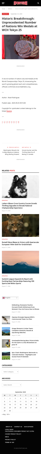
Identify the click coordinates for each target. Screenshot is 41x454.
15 (4, 404)
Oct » (8, 414)
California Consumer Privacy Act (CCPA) (19, 431)
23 (10, 408)
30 (10, 411)
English (7, 298)
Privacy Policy (10, 439)
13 (31, 401)
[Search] (38, 3)
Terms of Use (9, 442)
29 (4, 411)
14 (36, 401)
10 (15, 401)
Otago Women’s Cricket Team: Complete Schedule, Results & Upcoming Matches (22, 330)
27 (31, 408)
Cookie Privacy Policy (13, 434)
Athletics (5, 14)
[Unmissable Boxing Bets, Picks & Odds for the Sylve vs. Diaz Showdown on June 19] (6, 343)
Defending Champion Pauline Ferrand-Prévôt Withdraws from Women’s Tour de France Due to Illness (25, 307)
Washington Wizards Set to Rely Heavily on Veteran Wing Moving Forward (10, 152)
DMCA (7, 437)
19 (26, 404)
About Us (9, 427)
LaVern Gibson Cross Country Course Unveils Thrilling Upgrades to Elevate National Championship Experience (19, 205)
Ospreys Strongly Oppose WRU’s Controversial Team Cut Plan (23, 318)
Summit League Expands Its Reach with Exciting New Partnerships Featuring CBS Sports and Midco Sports (18, 281)
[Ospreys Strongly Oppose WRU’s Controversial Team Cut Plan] (6, 320)
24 (15, 408)
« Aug (4, 414)
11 (20, 401)
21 (36, 404)
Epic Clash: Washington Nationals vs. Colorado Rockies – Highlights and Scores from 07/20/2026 (25, 355)
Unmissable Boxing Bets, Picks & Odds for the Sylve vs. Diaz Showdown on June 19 (25, 342)
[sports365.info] (20, 3)
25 (20, 408)
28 (36, 408)
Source (9, 111)
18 (20, 404)
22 (4, 408)
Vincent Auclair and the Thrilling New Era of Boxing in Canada (29, 152)
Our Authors (28, 427)
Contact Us (18, 427)
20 (31, 404)
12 (26, 401)
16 (10, 404)
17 (15, 404)
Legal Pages (9, 429)
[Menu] (3, 3)
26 (26, 408)
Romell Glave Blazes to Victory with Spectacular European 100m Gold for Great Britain (20, 243)
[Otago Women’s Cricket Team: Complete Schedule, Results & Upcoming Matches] (6, 331)
